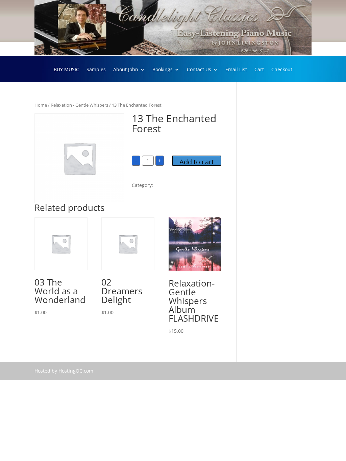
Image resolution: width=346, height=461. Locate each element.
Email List (236, 70)
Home (40, 105)
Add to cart (196, 161)
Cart (259, 70)
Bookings (162, 70)
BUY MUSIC (66, 70)
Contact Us (199, 70)
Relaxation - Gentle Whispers (79, 105)
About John (125, 70)
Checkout (281, 70)
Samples (96, 70)
